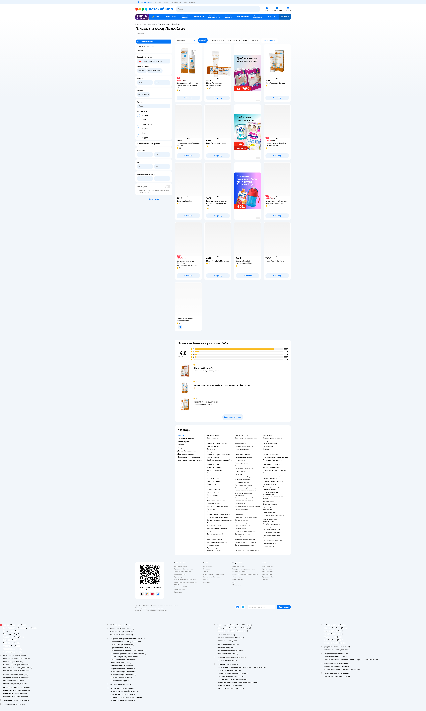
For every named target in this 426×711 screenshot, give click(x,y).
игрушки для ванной (242, 449)
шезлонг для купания (270, 504)
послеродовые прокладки (272, 465)
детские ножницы (241, 523)
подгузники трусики (242, 482)
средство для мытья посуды (272, 476)
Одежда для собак (268, 577)
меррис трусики (213, 457)
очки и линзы (267, 435)
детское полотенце (269, 512)
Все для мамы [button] (183, 448)
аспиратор (211, 509)
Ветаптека (265, 580)
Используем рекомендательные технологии (150, 608)
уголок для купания (269, 484)
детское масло (240, 512)
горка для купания (269, 507)
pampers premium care (242, 480)
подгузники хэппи (213, 465)
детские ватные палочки (243, 457)
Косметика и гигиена (146, 46)
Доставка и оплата (180, 566)
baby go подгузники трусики (217, 452)
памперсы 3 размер (214, 476)
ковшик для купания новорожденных (270, 520)
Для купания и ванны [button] (186, 454)
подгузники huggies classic (244, 468)
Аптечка (141, 50)
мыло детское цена (241, 435)
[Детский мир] (154, 9)
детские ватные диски (242, 455)
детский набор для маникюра (217, 542)
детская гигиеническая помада (245, 491)
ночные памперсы (241, 509)
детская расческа (241, 452)
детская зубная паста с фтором (245, 542)
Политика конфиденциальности (185, 580)
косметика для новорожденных (218, 517)
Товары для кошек (268, 566)
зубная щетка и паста (214, 526)
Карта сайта (178, 592)
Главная (138, 24)
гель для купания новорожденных (218, 515)
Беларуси (163, 610)
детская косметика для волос (217, 528)
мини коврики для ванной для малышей (273, 497)
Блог (234, 582)
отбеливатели (268, 473)
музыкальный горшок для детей (246, 517)
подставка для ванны (270, 490)
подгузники (239, 515)
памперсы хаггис (213, 478)
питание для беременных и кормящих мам (272, 461)
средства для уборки (270, 478)
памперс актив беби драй (244, 477)
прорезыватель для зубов (271, 532)
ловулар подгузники (214, 467)
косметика (266, 449)
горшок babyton (212, 495)
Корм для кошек (267, 569)
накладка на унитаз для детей (245, 531)
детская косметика (213, 523)
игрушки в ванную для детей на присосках (273, 516)
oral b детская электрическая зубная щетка (219, 461)
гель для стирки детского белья (245, 498)
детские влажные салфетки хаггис (218, 506)
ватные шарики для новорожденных (219, 520)
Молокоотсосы (268, 452)
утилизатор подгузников (271, 535)
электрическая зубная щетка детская (247, 488)
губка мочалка (267, 510)
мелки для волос (213, 545)
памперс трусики (213, 446)
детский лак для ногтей (215, 534)
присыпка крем (268, 546)
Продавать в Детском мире (183, 569)
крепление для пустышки (271, 530)
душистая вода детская (215, 548)
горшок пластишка (213, 498)
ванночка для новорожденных (273, 487)
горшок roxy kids (213, 492)
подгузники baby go (214, 481)
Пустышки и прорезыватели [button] (189, 457)
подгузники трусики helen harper (218, 455)
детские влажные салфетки (244, 545)
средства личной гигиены (271, 455)
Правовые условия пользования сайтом (164, 606)
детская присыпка (241, 520)
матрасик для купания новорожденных (270, 493)
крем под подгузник (242, 463)
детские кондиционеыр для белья (274, 470)
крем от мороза (240, 443)
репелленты (211, 531)
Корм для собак (267, 574)
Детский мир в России (143, 610)
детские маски (240, 503)
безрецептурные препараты (272, 438)
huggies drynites (240, 471)
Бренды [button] (181, 435)
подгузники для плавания (243, 485)
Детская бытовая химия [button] (187, 451)
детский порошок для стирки (273, 481)
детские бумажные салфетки (273, 541)
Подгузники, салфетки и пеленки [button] (190, 460)
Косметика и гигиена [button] (186, 438)
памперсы (210, 473)
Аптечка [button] (181, 445)
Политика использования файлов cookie (185, 583)
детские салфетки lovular (216, 501)
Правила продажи (180, 574)
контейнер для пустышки (271, 524)
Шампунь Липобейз (203, 368)
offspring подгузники (214, 470)
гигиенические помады (215, 537)
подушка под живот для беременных (275, 457)
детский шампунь (241, 528)
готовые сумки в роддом (271, 467)
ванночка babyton (213, 438)
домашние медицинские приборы (247, 551)
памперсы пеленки (269, 543)
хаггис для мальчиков (242, 466)
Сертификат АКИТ (180, 587)
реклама (258, 100)
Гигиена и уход (149, 24)
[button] (285, 17)
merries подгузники (214, 490)
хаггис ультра (239, 474)
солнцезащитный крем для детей (246, 438)
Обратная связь (179, 589)
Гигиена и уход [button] (183, 441)
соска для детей (268, 527)
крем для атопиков (213, 512)
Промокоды (178, 577)
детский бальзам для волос (244, 446)
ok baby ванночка (213, 435)
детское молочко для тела (244, 501)
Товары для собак (267, 572)
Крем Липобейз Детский (205, 401)
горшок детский (268, 501)
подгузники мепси (213, 487)
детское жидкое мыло (242, 534)
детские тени (239, 441)
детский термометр (242, 537)
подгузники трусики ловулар (217, 443)
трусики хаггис (212, 449)
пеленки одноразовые (270, 538)
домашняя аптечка (241, 548)
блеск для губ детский (214, 539)
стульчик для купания (242, 526)
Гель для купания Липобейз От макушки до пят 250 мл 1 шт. (222, 385)
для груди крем (268, 446)
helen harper (211, 484)
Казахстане (155, 610)
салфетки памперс (213, 503)
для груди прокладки (270, 443)
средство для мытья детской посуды (247, 506)
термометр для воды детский (245, 539)
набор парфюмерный (214, 551)
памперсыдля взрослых (271, 441)
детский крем (240, 460)
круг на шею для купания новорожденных (243, 494)
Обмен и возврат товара (182, 572)
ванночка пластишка (214, 441)
